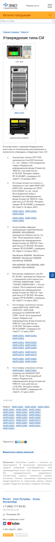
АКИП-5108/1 (18, 359)
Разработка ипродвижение (16, 535)
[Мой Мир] (25, 442)
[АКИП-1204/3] (19, 110)
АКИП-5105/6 (31, 348)
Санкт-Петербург (22, 499)
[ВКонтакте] (16, 442)
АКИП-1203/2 (31, 211)
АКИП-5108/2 (31, 359)
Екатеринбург (10, 502)
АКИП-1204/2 (31, 218)
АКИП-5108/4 (31, 361)
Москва (7, 499)
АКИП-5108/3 (18, 361)
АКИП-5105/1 (18, 342)
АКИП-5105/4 (31, 345)
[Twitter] (19, 442)
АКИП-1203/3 (18, 214)
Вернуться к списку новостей (18, 452)
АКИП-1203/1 (18, 211)
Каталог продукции (17, 15)
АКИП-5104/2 (31, 336)
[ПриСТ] (10, 8)
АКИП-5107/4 (31, 355)
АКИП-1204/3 (19, 113)
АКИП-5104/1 (18, 336)
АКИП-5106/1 (18, 370)
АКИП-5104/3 (18, 338)
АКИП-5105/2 (31, 342)
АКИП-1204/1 (18, 218)
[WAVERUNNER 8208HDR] (19, 136)
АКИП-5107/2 (31, 352)
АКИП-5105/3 (18, 345)
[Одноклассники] (22, 442)
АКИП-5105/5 (18, 348)
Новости (24, 32)
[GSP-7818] (19, 59)
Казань (36, 499)
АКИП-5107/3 (18, 355)
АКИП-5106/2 (31, 370)
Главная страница (11, 32)
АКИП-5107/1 (18, 352)
